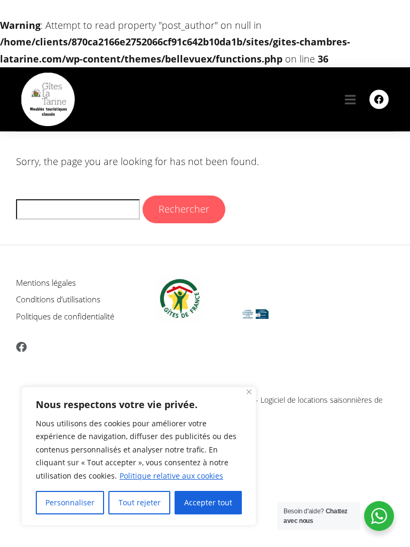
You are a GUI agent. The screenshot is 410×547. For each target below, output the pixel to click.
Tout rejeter (140, 502)
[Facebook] (379, 99)
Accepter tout (208, 502)
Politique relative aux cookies (171, 476)
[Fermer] (249, 391)
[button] (350, 99)
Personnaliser (69, 502)
